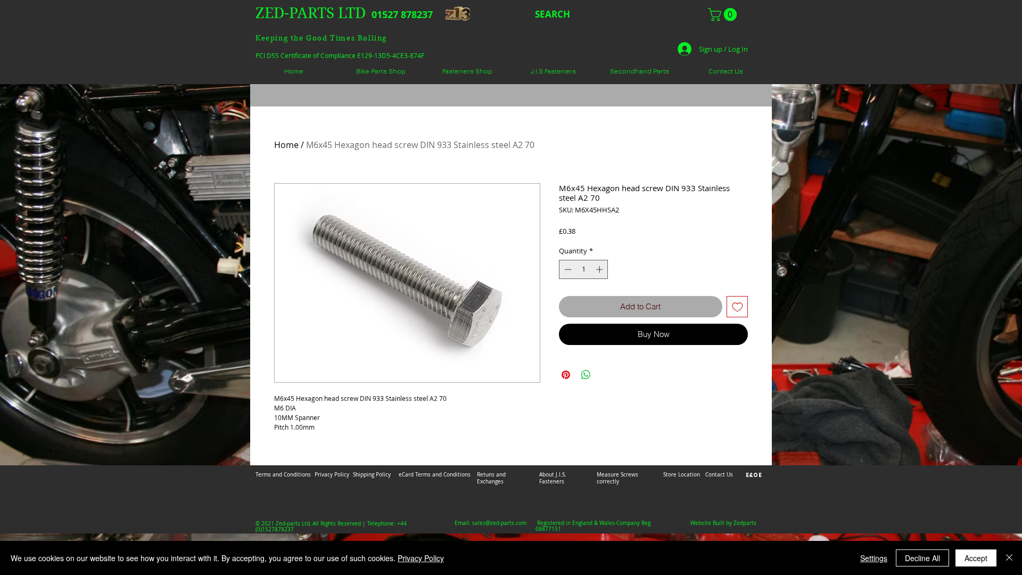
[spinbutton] (583, 269)
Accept (976, 558)
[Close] (1009, 557)
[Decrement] (567, 269)
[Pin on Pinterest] (565, 374)
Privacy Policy (421, 558)
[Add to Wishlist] (737, 307)
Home (286, 145)
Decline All (922, 558)
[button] (724, 14)
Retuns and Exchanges (491, 478)
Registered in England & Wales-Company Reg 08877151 (592, 526)
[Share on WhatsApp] (586, 374)
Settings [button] (873, 558)
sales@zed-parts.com (499, 523)
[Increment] (600, 269)
